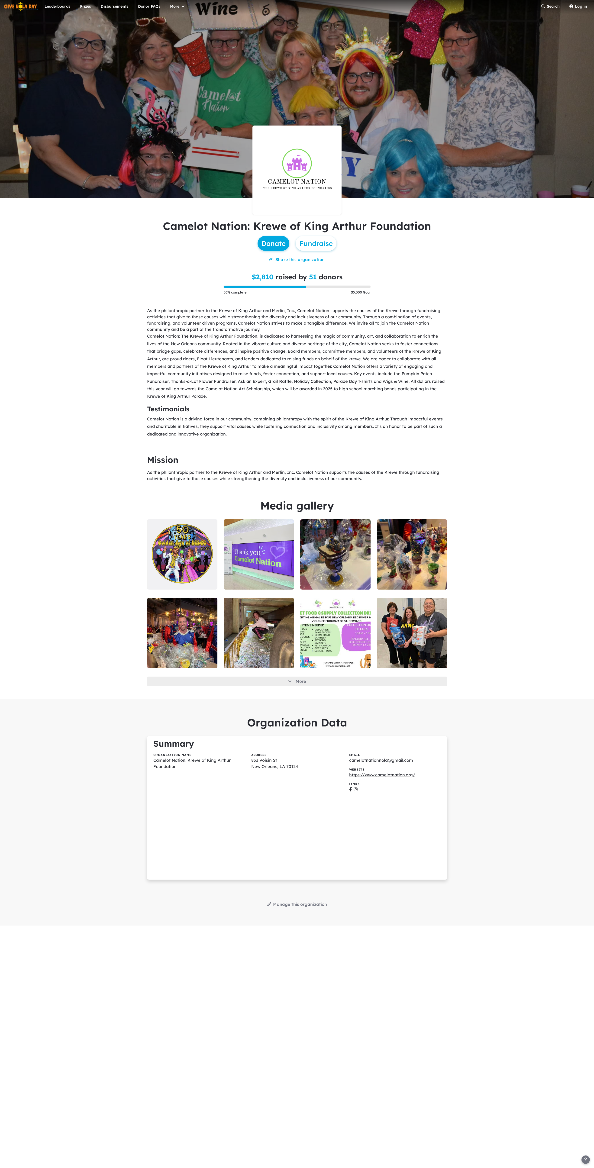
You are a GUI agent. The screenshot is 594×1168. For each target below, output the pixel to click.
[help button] (585, 1159)
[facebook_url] (350, 789)
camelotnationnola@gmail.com (381, 760)
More (301, 681)
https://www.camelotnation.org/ (382, 775)
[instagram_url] (356, 789)
